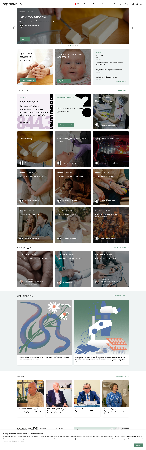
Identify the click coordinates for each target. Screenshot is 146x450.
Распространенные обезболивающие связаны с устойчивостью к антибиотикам (110, 70)
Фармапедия (118, 4)
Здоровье (87, 4)
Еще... (127, 4)
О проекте (59, 428)
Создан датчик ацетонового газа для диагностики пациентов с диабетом (107, 76)
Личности (96, 4)
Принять (138, 445)
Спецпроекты (107, 4)
